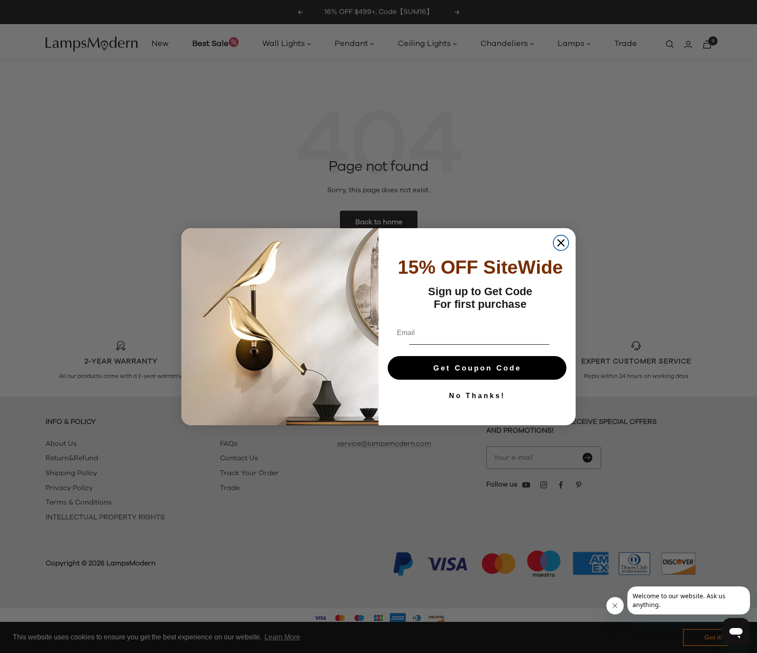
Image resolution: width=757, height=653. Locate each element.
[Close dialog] (561, 243)
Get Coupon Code (477, 368)
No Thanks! (477, 395)
